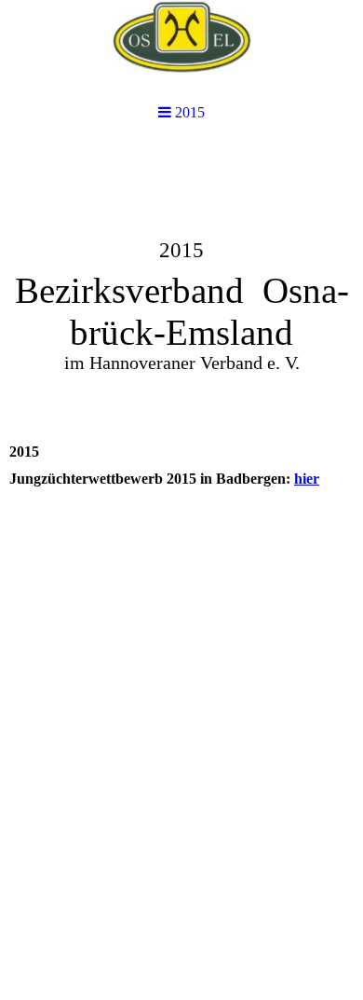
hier (306, 478)
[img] (181, 49)
